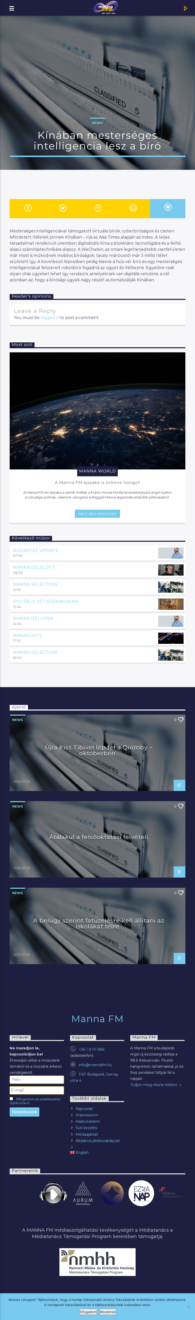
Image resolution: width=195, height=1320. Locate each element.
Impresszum (87, 1115)
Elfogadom (88, 1312)
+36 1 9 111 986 (91, 1049)
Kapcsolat (84, 1108)
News (97, 123)
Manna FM (97, 1019)
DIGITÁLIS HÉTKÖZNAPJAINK (45, 601)
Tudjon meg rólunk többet (154, 1084)
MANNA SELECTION (35, 584)
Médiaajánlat (87, 1134)
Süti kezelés (86, 1128)
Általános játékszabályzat (98, 1140)
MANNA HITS (27, 635)
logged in (50, 317)
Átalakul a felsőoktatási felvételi (98, 837)
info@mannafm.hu (95, 1065)
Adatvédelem (88, 1121)
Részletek (108, 1312)
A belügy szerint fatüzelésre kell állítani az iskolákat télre (98, 923)
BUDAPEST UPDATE (35, 550)
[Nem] (188, 1306)
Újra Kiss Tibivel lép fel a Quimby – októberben (98, 750)
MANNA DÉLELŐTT (34, 567)
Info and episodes (97, 514)
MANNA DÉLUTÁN (33, 618)
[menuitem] (97, 1152)
